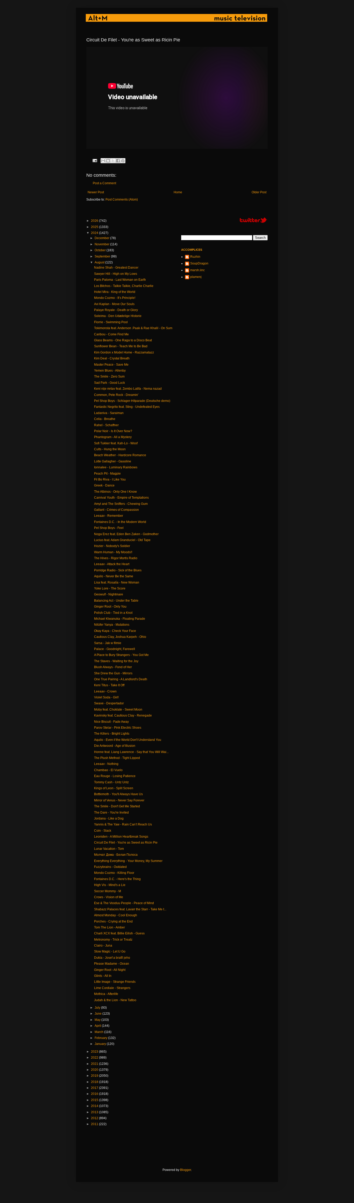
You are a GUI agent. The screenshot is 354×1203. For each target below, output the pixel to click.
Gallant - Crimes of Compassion (116, 510)
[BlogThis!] (108, 160)
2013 (95, 1112)
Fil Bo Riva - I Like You (110, 479)
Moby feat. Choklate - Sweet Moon (118, 709)
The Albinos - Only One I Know (115, 491)
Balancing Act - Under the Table (116, 600)
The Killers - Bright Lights (111, 733)
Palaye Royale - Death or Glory (116, 310)
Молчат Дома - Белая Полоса (116, 855)
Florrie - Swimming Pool (111, 322)
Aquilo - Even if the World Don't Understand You (127, 740)
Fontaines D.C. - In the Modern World (120, 522)
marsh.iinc (197, 270)
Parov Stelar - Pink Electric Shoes (117, 727)
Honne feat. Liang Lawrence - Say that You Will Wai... (131, 752)
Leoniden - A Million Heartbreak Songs (121, 836)
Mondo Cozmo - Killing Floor (114, 873)
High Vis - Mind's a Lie (109, 885)
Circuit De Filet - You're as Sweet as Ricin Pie (126, 842)
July (98, 1007)
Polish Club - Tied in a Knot (113, 613)
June (98, 1013)
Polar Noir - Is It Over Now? (113, 431)
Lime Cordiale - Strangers (112, 988)
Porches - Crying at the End (113, 921)
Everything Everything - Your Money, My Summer (128, 861)
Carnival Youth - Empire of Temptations (121, 497)
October (101, 250)
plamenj (196, 277)
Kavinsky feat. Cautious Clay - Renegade (123, 715)
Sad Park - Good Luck (109, 383)
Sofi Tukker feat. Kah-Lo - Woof (116, 443)
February (101, 1038)
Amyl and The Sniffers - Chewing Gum (121, 504)
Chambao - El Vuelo (108, 770)
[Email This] (103, 160)
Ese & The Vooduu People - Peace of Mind (124, 903)
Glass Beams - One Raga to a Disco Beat (123, 340)
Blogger (185, 1170)
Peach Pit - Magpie (107, 473)
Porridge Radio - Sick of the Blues (117, 570)
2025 (95, 227)
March (99, 1032)
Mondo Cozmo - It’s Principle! (114, 298)
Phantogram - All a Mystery (113, 437)
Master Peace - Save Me (111, 364)
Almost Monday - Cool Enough (115, 915)
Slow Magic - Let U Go (109, 951)
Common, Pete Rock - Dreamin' (116, 395)
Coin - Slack (102, 830)
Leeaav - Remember (108, 516)
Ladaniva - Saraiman (109, 413)
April (98, 1026)
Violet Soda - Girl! (106, 697)
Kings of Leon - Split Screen (113, 788)
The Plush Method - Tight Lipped (117, 758)
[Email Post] (94, 160)
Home (178, 192)
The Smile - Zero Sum (109, 376)
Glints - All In (102, 976)
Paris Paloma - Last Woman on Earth (120, 280)
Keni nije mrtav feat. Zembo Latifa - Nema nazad (128, 388)
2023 (95, 1051)
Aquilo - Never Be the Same (113, 576)
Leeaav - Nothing (106, 764)
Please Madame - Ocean (111, 963)
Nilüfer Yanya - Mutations (111, 624)
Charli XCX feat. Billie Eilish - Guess (119, 933)
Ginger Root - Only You (110, 606)
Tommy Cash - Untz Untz (111, 782)
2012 (95, 1118)
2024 (95, 233)
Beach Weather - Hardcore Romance (120, 455)
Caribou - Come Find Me (111, 334)
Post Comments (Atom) (121, 199)
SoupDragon (199, 263)
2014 (95, 1106)
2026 (95, 221)
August (100, 262)
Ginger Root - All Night (109, 970)
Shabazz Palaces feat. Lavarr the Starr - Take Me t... (130, 909)
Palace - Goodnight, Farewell (114, 649)
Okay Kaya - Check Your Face (115, 631)
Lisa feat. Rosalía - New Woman (116, 582)
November (102, 244)
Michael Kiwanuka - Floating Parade (119, 619)
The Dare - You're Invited (111, 812)
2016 (95, 1094)
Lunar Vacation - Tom (109, 849)
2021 (95, 1064)
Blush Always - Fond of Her (113, 667)
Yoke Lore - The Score (109, 588)
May (98, 1020)
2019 (95, 1075)
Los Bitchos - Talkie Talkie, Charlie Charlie (123, 286)
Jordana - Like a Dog (109, 818)
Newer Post (96, 192)
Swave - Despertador (109, 703)
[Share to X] (113, 160)
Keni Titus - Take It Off (109, 685)
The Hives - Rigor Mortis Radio (115, 558)
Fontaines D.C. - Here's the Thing (117, 879)
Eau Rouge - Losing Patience (115, 776)
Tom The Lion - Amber (109, 927)
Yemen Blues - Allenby (110, 370)
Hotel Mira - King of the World (114, 292)
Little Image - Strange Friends (115, 982)
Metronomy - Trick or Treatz (113, 939)
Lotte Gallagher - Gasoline (112, 461)
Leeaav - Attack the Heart (111, 564)
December (102, 238)
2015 (95, 1100)
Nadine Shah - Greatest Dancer (116, 267)
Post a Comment (104, 183)
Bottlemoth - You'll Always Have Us (118, 794)
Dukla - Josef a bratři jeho (112, 958)
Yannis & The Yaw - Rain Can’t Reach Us (123, 824)
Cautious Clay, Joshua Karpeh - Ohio (120, 637)
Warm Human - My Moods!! (113, 552)
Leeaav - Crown (105, 691)
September (103, 256)
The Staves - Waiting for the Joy (116, 661)
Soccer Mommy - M (107, 891)
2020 (95, 1070)
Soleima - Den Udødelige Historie (117, 316)
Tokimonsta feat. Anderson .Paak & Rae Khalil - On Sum (133, 328)
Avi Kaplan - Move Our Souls (114, 304)
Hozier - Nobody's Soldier (112, 546)
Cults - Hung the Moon (110, 449)
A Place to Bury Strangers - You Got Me (121, 655)
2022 (95, 1057)
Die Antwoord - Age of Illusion (114, 746)
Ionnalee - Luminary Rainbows (115, 467)
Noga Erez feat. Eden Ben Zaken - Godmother (126, 534)
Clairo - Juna (103, 945)
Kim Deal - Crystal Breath (112, 358)
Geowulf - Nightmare (108, 594)
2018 (95, 1082)
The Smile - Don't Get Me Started (117, 806)
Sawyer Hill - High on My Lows (115, 274)
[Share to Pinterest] (122, 160)
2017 (95, 1088)
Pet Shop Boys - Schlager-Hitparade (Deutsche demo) (132, 401)
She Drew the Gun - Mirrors (113, 673)
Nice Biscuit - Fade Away (111, 722)
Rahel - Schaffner (106, 425)
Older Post (259, 192)
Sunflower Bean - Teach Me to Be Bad (120, 346)
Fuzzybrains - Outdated (110, 867)
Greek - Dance (104, 485)
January (101, 1044)
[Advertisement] (180, 1147)
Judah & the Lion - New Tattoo (115, 1000)
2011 (95, 1124)
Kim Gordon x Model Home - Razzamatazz (124, 352)
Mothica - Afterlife (106, 994)
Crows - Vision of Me (108, 897)
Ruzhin (195, 257)
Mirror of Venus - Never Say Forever (119, 800)
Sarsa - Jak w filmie (107, 643)
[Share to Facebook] (118, 160)
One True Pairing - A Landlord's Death (120, 679)
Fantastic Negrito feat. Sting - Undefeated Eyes (127, 407)
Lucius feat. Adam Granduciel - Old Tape (122, 540)
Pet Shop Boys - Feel (109, 528)
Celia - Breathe (104, 419)
